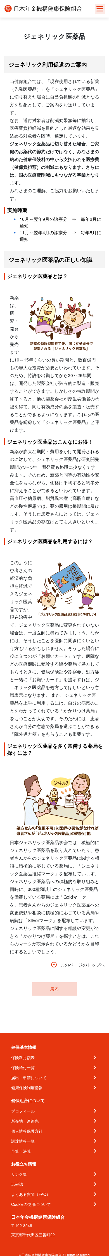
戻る (54, 989)
